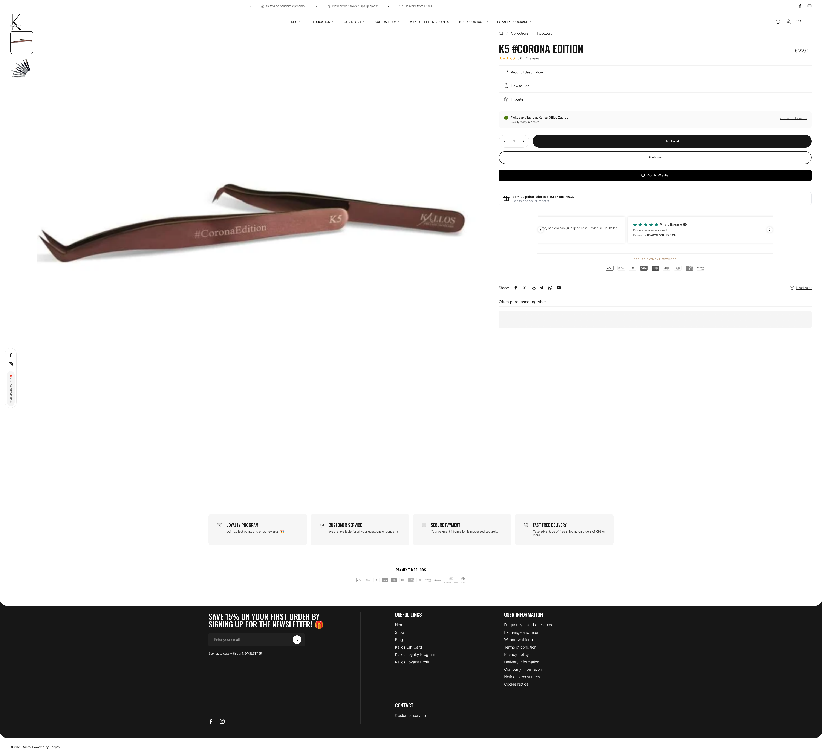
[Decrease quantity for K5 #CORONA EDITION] (504, 141)
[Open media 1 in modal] (258, 252)
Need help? (804, 287)
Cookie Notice (516, 684)
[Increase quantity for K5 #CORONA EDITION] (524, 141)
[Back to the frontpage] (501, 33)
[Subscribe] (297, 639)
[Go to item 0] (21, 42)
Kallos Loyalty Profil (412, 662)
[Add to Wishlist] (533, 288)
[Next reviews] (770, 230)
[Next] (468, 263)
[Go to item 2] (21, 68)
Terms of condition (520, 647)
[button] (798, 22)
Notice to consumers (522, 677)
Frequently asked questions (528, 625)
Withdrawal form (518, 639)
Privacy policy (516, 654)
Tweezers (544, 33)
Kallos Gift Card (408, 647)
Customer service (410, 715)
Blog (399, 639)
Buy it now (655, 157)
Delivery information (521, 662)
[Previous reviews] (540, 230)
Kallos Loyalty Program (415, 654)
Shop (399, 632)
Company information (523, 669)
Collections (520, 33)
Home (400, 625)
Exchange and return (522, 632)
